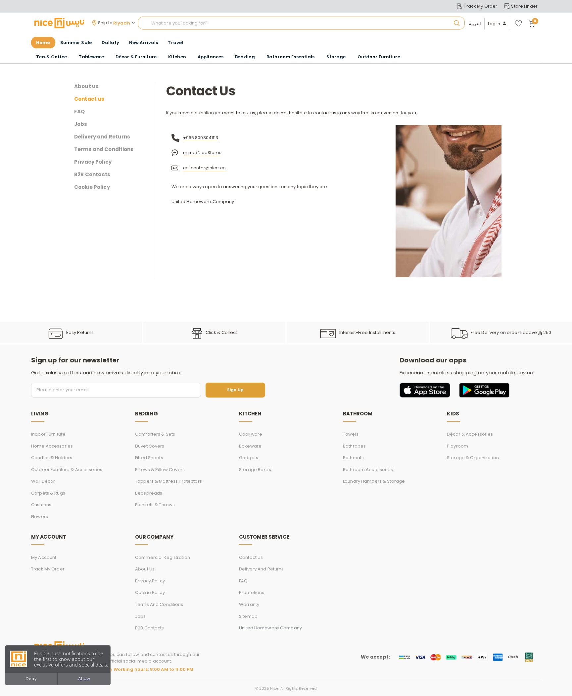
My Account (43, 557)
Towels (350, 434)
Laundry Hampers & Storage (374, 481)
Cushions (41, 505)
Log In (494, 24)
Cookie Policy (92, 187)
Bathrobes (354, 446)
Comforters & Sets (155, 434)
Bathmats (353, 458)
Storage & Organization (473, 458)
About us (86, 86)
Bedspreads (148, 493)
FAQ (79, 112)
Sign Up (235, 390)
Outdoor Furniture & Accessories (66, 469)
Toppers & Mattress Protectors (168, 481)
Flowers (39, 516)
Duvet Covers (150, 446)
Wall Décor (43, 481)
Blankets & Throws (155, 505)
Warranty (249, 604)
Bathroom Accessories (368, 469)
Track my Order (48, 569)
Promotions (251, 592)
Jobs (80, 124)
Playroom (457, 446)
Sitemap (248, 616)
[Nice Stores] (59, 23)
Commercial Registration (162, 557)
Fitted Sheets (149, 458)
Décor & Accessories (470, 434)
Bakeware (250, 446)
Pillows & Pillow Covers (160, 469)
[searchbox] (301, 23)
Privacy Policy (93, 162)
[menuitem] (76, 43)
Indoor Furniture (48, 434)
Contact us (89, 99)
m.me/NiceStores (202, 152)
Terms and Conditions (104, 149)
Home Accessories (52, 446)
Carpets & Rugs (48, 493)
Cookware (250, 434)
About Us (145, 569)
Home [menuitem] (43, 42)
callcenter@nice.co (204, 168)
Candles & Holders (51, 458)
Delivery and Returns (102, 137)
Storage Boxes (255, 469)
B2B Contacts (92, 175)
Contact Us (251, 557)
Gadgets (248, 458)
